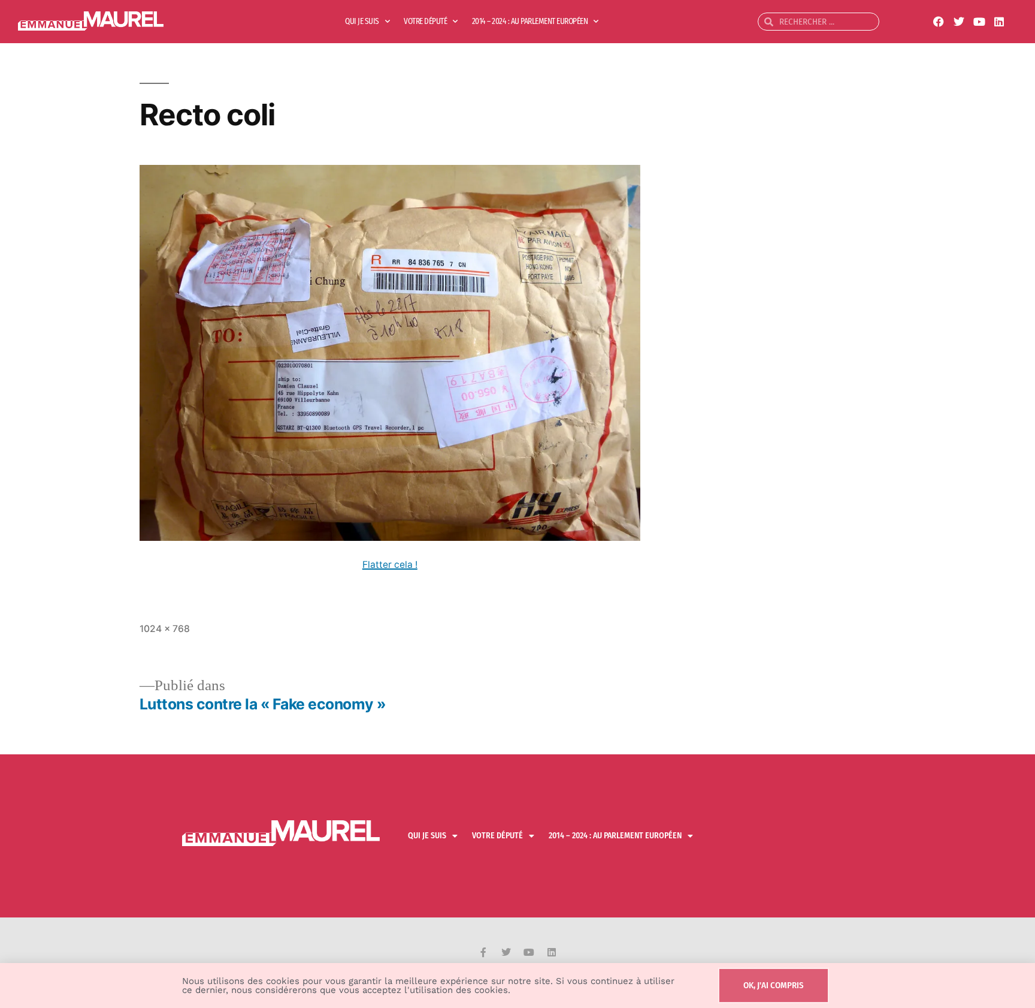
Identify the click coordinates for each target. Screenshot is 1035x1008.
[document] (517, 504)
